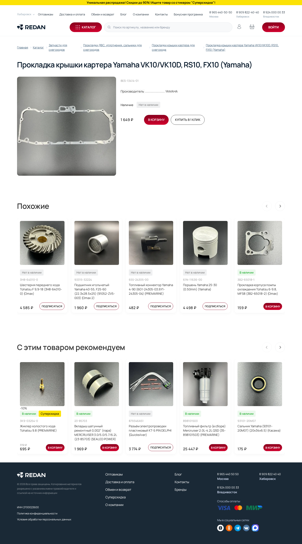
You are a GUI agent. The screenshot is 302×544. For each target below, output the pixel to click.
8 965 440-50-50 (220, 12)
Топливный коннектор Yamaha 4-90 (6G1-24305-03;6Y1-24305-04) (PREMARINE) (151, 289)
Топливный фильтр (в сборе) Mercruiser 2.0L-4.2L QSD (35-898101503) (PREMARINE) (204, 430)
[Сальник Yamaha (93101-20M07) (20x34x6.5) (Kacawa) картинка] (259, 384)
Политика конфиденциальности (37, 513)
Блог (123, 14)
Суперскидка (115, 497)
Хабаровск (24, 14)
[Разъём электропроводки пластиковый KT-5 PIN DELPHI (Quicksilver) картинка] (151, 384)
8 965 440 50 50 (228, 474)
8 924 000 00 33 (274, 12)
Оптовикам (45, 14)
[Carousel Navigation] (273, 206)
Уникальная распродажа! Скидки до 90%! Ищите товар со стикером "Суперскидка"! (151, 2)
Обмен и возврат (102, 14)
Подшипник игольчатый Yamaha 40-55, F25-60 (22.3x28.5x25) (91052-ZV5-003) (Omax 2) (94, 291)
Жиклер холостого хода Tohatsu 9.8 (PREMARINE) (38, 428)
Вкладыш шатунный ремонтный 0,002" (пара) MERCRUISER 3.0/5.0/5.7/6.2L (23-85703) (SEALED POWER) (95, 432)
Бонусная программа (188, 14)
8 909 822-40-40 (247, 12)
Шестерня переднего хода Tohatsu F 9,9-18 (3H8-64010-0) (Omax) (41, 289)
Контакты (161, 14)
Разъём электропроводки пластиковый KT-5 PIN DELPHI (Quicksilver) (150, 430)
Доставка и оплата (72, 14)
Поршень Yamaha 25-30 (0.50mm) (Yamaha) (200, 287)
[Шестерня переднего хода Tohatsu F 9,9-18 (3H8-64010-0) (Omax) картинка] (42, 243)
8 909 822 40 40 (270, 474)
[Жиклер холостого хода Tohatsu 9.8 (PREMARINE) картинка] (42, 384)
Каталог (89, 27)
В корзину (272, 306)
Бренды (181, 489)
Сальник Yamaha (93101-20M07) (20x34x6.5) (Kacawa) (259, 428)
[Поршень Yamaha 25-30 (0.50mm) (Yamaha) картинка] (205, 243)
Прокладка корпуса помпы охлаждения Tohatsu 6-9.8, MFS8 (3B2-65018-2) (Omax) (257, 289)
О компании (141, 14)
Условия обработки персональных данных (44, 519)
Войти (273, 27)
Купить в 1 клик (187, 120)
